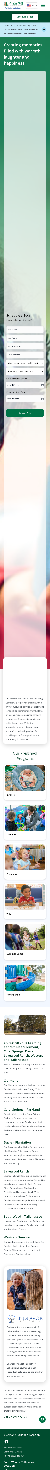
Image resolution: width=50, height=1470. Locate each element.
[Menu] (43, 5)
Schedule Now (25, 413)
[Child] (42, 385)
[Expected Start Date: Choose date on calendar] (42, 398)
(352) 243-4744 (18, 1455)
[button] (6, 1441)
